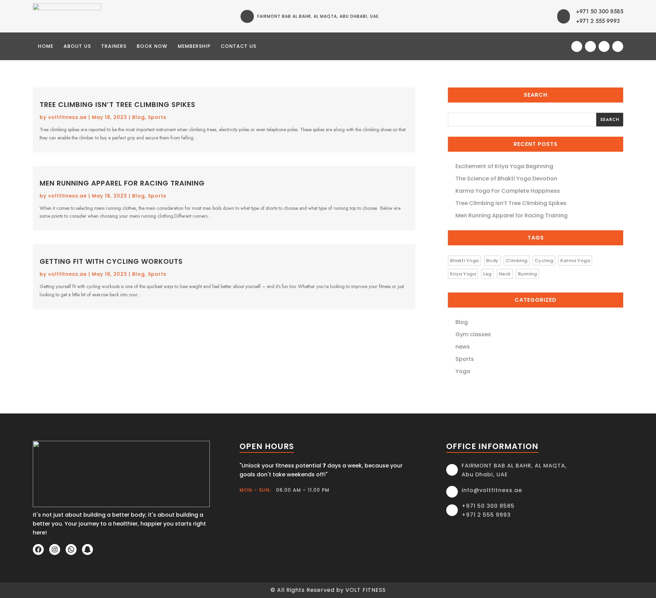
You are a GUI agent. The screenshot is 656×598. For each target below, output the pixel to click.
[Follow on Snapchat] (617, 46)
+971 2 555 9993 (598, 21)
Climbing (517, 260)
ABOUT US (77, 46)
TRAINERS (113, 46)
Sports (157, 117)
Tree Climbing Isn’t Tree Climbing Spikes (117, 104)
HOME (45, 46)
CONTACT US (238, 46)
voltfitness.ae (67, 117)
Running (527, 274)
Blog (138, 117)
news (462, 347)
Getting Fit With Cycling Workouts (111, 261)
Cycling (544, 260)
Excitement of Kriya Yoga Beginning (504, 166)
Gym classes (473, 334)
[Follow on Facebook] (576, 46)
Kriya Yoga (463, 274)
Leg (487, 274)
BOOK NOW (152, 46)
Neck (505, 274)
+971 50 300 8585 (599, 11)
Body (492, 260)
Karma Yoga (575, 260)
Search (609, 120)
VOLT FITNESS (365, 590)
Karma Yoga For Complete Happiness (507, 191)
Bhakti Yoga (464, 260)
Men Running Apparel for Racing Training (122, 183)
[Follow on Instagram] (590, 46)
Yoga (462, 371)
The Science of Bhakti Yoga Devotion (506, 178)
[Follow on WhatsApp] (604, 46)
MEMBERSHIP (194, 46)
